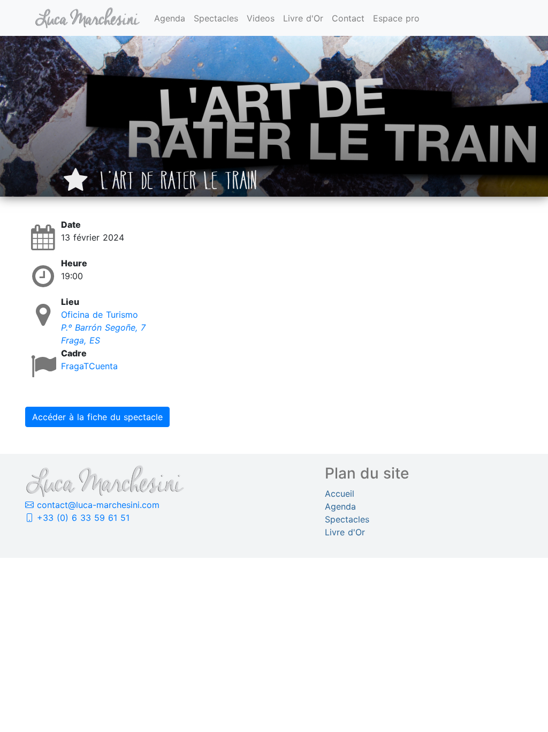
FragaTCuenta (89, 366)
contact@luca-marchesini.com (96, 504)
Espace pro (396, 18)
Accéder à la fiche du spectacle (97, 417)
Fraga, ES (80, 340)
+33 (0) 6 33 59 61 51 (82, 517)
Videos (261, 18)
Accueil (339, 493)
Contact (348, 18)
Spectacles (216, 18)
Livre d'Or (303, 18)
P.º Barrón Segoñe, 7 (103, 327)
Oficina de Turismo (99, 314)
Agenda (169, 18)
